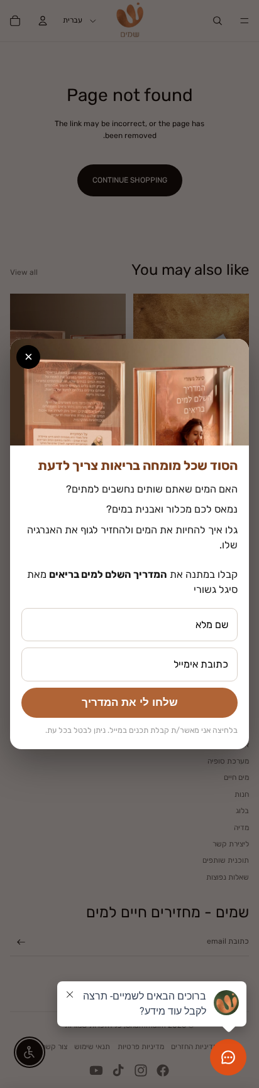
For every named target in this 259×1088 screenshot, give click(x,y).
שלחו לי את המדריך (130, 702)
